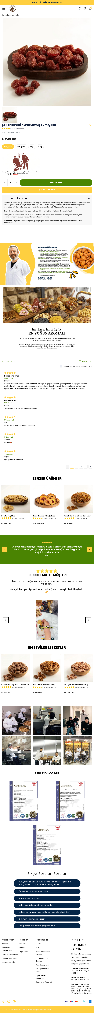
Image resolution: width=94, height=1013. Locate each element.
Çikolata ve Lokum (9, 958)
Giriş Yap (22, 944)
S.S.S (37, 948)
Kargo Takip (23, 951)
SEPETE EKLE (56, 182)
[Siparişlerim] (85, 8)
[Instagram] (8, 1001)
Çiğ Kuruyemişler (8, 962)
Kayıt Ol (22, 948)
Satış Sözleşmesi (42, 965)
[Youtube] (14, 1001)
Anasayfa (5, 944)
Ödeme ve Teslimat (44, 982)
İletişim (38, 944)
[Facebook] (3, 1001)
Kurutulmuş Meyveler (10, 15)
